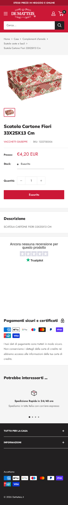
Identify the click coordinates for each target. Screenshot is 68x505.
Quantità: (9, 181)
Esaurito (34, 195)
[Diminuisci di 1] (21, 181)
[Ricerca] (59, 25)
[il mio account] (53, 14)
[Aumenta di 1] (41, 181)
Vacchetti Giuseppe (16, 142)
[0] (61, 13)
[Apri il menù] (6, 13)
